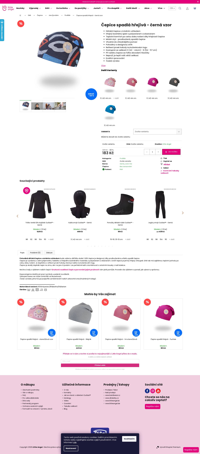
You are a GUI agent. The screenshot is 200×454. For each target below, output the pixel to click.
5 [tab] (102, 246)
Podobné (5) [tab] (35, 252)
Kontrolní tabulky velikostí (170, 172)
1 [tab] (88, 246)
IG (152, 391)
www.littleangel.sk (112, 401)
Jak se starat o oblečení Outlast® (77, 395)
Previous (17, 214)
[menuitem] (20, 8)
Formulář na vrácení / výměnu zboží (37, 409)
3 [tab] (95, 246)
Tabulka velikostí (70, 406)
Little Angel (166, 144)
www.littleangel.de (112, 403)
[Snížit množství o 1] (147, 152)
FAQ (24, 395)
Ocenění (67, 403)
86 (27, 239)
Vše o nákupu (28, 393)
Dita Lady (26, 401)
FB (147, 391)
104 (40, 239)
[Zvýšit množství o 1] (158, 152)
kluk (121, 169)
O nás (66, 390)
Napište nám (152, 406)
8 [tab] (112, 246)
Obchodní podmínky (31, 390)
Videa (66, 401)
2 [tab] (91, 246)
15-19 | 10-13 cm (116, 239)
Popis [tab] (22, 252)
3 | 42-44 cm (105, 98)
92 (31, 239)
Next (182, 214)
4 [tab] (98, 246)
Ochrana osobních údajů (33, 406)
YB (158, 391)
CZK (171, 8)
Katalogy (67, 398)
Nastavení (71, 448)
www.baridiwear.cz (112, 395)
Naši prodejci (110, 393)
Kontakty (67, 393)
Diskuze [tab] (49, 252)
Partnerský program (31, 403)
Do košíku (173, 152)
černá (122, 164)
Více (103, 65)
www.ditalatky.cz (112, 398)
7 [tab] (109, 246)
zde (74, 442)
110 (45, 239)
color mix (128, 164)
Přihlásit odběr (100, 365)
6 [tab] (105, 246)
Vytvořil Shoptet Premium (170, 447)
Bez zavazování (126, 166)
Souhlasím (129, 438)
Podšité (123, 158)
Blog (65, 409)
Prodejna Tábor (111, 390)
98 (36, 239)
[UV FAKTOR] (39, 204)
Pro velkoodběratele (31, 398)
